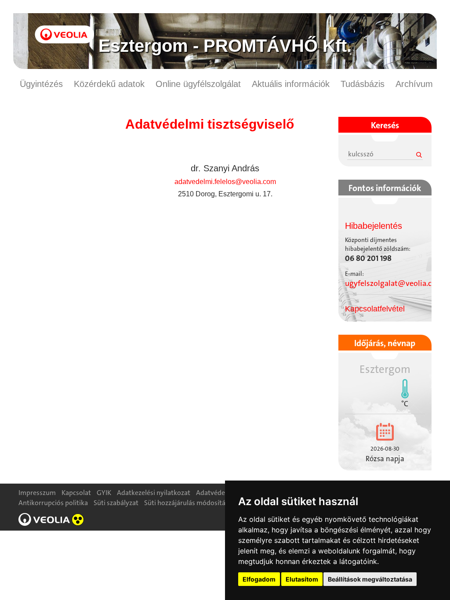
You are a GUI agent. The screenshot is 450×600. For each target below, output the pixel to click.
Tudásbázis (363, 84)
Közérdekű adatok (109, 84)
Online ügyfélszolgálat (198, 84)
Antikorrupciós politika (53, 502)
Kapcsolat (76, 492)
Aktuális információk (291, 84)
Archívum (414, 84)
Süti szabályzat (116, 502)
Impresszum (37, 492)
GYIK (104, 492)
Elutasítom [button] (302, 579)
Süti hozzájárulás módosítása (188, 502)
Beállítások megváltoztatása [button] (370, 579)
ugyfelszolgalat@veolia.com (394, 283)
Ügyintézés (41, 84)
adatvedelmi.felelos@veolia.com (225, 181)
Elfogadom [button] (259, 579)
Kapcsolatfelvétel (375, 308)
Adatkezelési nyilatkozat (153, 492)
